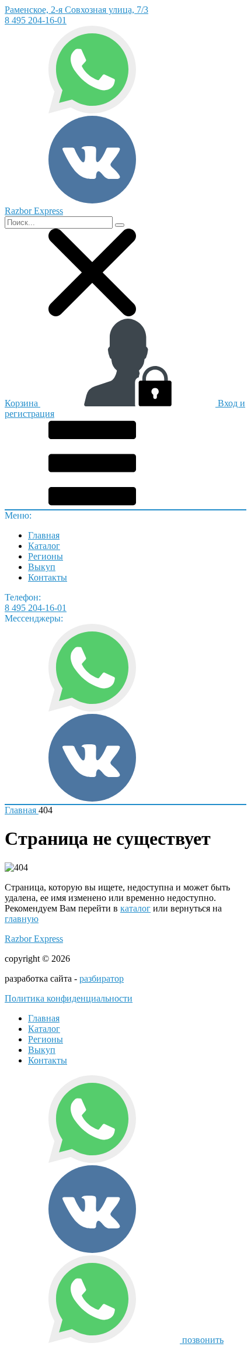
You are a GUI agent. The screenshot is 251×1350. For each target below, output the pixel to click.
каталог (135, 908)
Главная (44, 535)
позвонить (203, 1340)
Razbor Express (34, 939)
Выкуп (41, 567)
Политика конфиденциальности (69, 998)
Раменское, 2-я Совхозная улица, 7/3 (76, 10)
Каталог (44, 546)
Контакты (47, 577)
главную (22, 919)
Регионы (45, 556)
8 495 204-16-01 (36, 20)
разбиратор (101, 978)
